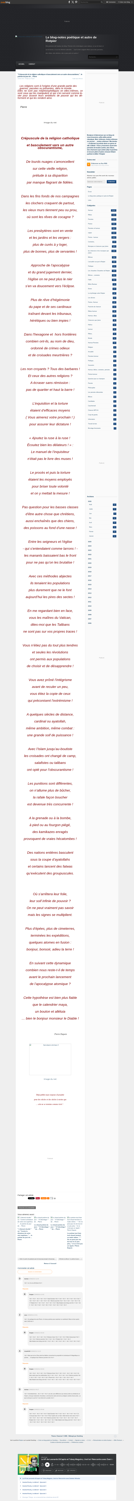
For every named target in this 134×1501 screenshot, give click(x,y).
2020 (89, 563)
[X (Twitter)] (72, 2)
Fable (89, 279)
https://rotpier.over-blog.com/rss (100, 165)
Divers (90, 288)
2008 (89, 614)
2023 (89, 550)
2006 (89, 623)
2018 (89, 572)
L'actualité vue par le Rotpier (96, 261)
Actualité (90, 351)
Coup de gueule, (93, 415)
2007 (89, 619)
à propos (72, 1470)
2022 (89, 554)
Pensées (90, 219)
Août (90, 504)
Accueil (21, 64)
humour (90, 329)
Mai (90, 518)
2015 (89, 584)
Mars (90, 527)
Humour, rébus (92, 315)
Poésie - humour (93, 237)
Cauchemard (92, 405)
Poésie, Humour (93, 302)
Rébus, (90, 333)
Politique (90, 266)
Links (89, 200)
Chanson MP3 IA (93, 410)
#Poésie (81, 78)
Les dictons (91, 297)
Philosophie (91, 387)
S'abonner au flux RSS (99, 163)
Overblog (80, 1436)
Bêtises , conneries (94, 275)
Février (91, 531)
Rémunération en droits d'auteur (102, 1440)
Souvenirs (91, 365)
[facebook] (69, 2)
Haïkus (90, 324)
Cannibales (91, 401)
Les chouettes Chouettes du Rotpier (99, 270)
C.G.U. (89, 1440)
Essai (89, 191)
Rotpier (21, 1440)
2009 (89, 610)
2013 (89, 593)
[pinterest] (76, 2)
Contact (32, 64)
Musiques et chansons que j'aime (98, 246)
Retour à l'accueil (50, 1263)
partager (60, 1470)
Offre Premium (118, 1440)
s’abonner (48, 1470)
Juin (90, 513)
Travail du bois (92, 424)
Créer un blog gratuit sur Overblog (48, 1440)
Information (91, 419)
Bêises (90, 396)
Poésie (90, 224)
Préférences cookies (77, 1442)
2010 (89, 606)
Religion (90, 347)
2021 (89, 559)
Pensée (90, 383)
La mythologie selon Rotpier (96, 293)
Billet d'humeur (92, 284)
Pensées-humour (93, 356)
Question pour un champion (96, 378)
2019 (89, 567)
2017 (89, 576)
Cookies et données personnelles (59, 1442)
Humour (90, 210)
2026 (89, 501)
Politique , (91, 360)
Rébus (90, 215)
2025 (89, 541)
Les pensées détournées (95, 392)
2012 (89, 597)
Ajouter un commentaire (35, 1272)
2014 (89, 589)
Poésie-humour (92, 374)
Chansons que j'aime (94, 320)
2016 (89, 580)
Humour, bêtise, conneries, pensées (99, 369)
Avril (90, 522)
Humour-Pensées (93, 342)
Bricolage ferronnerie (94, 428)
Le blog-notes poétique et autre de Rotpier (100, 196)
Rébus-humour (92, 311)
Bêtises (90, 257)
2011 (89, 602)
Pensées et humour (94, 228)
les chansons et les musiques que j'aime (98, 252)
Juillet (91, 509)
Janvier (91, 536)
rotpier (90, 233)
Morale (90, 338)
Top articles (63, 1440)
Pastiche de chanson (94, 306)
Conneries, (91, 242)
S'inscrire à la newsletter (27, 1208)
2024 (89, 546)
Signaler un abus (80, 1440)
